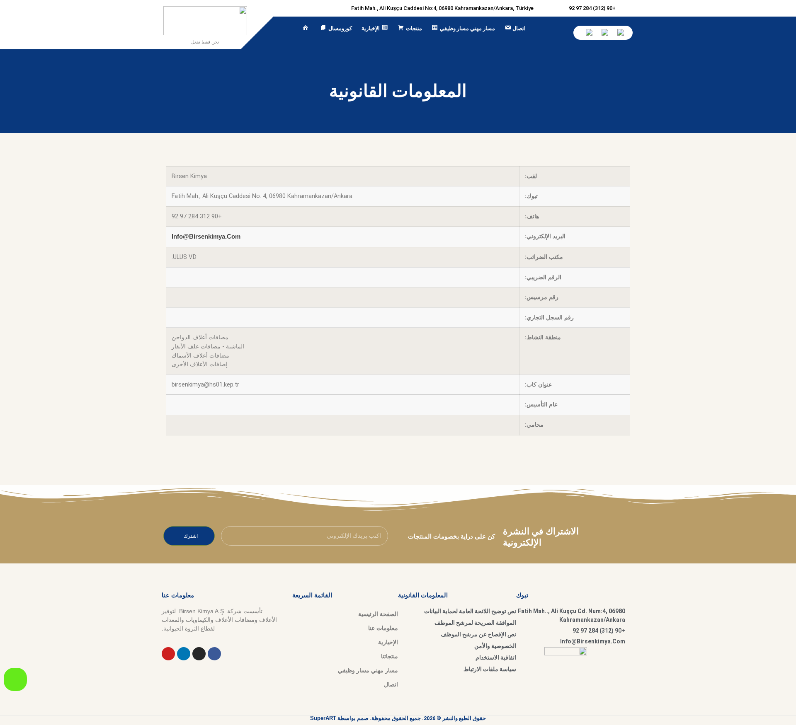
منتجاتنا (389, 656)
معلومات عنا (383, 628)
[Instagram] (199, 653)
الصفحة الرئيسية (378, 614)
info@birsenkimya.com (206, 236)
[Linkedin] (183, 653)
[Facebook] (214, 653)
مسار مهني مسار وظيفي (368, 670)
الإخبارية (388, 642)
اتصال (391, 684)
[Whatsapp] (15, 679)
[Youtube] (168, 653)
